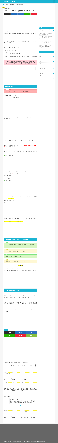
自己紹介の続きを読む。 (30, 402)
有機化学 (40, 61)
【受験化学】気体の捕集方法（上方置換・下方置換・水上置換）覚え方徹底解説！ (45, 46)
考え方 (40, 80)
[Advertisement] (20, 22)
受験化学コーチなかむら (14, 399)
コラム (40, 78)
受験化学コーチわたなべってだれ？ (17, 441)
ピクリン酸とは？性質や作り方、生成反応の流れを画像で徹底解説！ (45, 34)
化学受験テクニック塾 (9, 1)
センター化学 (41, 73)
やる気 (40, 75)
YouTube (22, 405)
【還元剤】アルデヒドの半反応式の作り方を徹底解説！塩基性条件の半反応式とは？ (45, 37)
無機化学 (40, 63)
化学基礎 (40, 56)
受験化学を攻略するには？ (7, 441)
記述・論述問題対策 (42, 68)
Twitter (19, 405)
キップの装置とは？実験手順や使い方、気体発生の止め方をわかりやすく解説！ (45, 42)
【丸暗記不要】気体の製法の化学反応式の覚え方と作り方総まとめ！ (45, 30)
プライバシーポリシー (27, 441)
